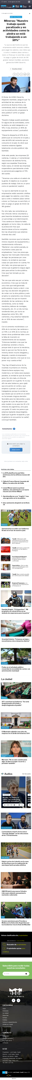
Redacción (6, 1036)
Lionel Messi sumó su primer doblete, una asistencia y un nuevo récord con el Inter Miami (16, 489)
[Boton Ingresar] (29, 1)
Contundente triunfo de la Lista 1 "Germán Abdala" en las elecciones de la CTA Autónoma (15, 833)
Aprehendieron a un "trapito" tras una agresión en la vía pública (16, 497)
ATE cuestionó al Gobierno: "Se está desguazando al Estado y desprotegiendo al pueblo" (15, 703)
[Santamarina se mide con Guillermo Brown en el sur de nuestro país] (16, 518)
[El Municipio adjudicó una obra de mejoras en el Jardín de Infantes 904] (16, 720)
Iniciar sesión (16, 449)
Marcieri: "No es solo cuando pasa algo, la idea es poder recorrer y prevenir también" (14, 761)
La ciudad (5, 1013)
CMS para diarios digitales (16, 1076)
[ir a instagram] (18, 1000)
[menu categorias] (30, 6)
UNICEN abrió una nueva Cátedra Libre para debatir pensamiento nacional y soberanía (14, 893)
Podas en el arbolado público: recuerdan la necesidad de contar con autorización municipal (16, 669)
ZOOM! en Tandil (8, 1024)
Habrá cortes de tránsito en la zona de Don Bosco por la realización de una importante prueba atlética (15, 863)
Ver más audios (26, 774)
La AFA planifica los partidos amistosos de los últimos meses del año (16, 474)
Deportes (5, 1015)
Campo (5, 1017)
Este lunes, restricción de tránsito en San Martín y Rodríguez (20, 549)
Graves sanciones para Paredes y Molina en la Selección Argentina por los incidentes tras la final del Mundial (16, 923)
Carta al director (8, 1038)
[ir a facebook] (13, 1000)
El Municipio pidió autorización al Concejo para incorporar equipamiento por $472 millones (20, 541)
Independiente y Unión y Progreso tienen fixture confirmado (19, 559)
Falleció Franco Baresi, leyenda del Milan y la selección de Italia (16, 482)
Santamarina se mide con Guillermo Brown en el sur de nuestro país (15, 529)
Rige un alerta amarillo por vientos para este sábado (20, 575)
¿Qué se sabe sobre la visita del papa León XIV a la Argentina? (20, 567)
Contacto (5, 1043)
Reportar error (7, 1040)
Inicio (4, 1008)
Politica (5, 1020)
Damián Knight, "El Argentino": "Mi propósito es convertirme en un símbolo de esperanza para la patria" (16, 611)
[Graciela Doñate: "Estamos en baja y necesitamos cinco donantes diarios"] (16, 628)
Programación (7, 1026)
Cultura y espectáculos (10, 1022)
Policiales (5, 1011)
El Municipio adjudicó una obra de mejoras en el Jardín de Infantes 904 (16, 732)
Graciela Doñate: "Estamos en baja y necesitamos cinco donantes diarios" (16, 640)
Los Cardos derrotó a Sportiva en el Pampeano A (20, 584)
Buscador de (16, 944)
